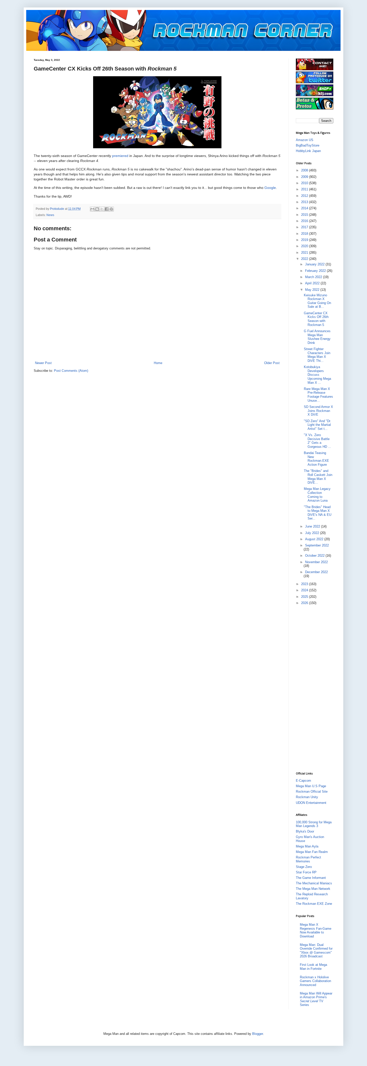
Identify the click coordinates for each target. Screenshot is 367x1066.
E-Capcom (303, 780)
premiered (120, 156)
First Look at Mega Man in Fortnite (313, 967)
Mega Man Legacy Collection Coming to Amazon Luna (317, 494)
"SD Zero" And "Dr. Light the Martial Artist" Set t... (317, 425)
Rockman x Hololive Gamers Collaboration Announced (315, 981)
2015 (305, 215)
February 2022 (316, 271)
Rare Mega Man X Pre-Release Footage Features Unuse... (318, 394)
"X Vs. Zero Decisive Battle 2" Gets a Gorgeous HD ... (317, 441)
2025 (305, 597)
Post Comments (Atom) (71, 371)
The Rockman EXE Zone (314, 904)
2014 (305, 208)
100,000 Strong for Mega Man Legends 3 (314, 824)
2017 (305, 227)
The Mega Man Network (313, 889)
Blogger (257, 1034)
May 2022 (312, 290)
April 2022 (313, 283)
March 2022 (314, 277)
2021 (305, 252)
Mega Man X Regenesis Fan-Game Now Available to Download (315, 930)
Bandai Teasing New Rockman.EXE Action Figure (316, 458)
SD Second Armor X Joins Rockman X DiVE (318, 410)
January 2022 (315, 264)
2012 (305, 196)
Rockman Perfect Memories (308, 859)
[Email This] (92, 209)
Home (158, 363)
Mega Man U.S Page (311, 786)
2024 (305, 590)
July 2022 (312, 533)
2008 (305, 170)
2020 (305, 246)
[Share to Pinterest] (111, 209)
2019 (305, 240)
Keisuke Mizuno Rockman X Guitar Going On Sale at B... (317, 301)
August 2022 (314, 539)
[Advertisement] (316, 688)
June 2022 (313, 526)
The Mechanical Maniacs (314, 883)
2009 (305, 177)
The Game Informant (311, 878)
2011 (305, 189)
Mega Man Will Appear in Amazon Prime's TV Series (316, 999)
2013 (305, 202)
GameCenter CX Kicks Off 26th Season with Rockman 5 (316, 319)
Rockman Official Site (312, 791)
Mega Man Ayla (307, 846)
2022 (305, 259)
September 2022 (317, 545)
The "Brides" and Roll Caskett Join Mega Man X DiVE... (318, 476)
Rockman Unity (307, 797)
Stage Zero (304, 867)
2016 (305, 221)
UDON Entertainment (311, 803)
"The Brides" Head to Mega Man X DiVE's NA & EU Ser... (317, 513)
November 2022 (316, 562)
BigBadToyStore (307, 145)
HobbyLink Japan (308, 151)
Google (270, 188)
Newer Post (43, 363)
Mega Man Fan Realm (312, 852)
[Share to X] (101, 209)
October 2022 (315, 555)
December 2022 (316, 572)
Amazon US (304, 140)
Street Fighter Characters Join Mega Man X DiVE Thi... (317, 355)
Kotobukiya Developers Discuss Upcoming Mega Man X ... (317, 374)
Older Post (272, 363)
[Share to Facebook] (106, 209)
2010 (305, 183)
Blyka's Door (305, 831)
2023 (305, 584)
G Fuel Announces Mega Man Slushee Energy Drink (317, 337)
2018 (305, 233)
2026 (305, 603)
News (50, 215)
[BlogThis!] (97, 209)
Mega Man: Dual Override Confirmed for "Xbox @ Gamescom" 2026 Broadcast (316, 950)
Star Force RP (306, 872)
